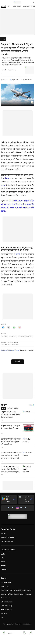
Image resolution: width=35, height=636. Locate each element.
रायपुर (3, 39)
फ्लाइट (3, 185)
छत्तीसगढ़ (6, 178)
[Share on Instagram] (19, 327)
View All (31, 405)
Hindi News (4, 350)
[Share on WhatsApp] (14, 327)
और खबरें (17, 362)
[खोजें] (33, 2)
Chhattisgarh (11, 350)
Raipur (17, 350)
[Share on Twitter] (8, 327)
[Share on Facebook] (3, 327)
